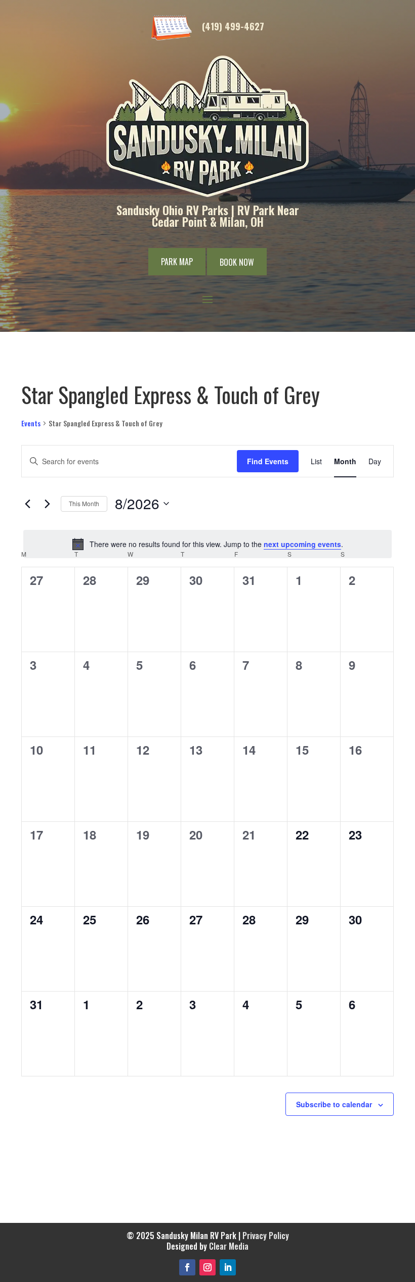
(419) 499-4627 (233, 26)
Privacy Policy (265, 1235)
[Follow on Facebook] (187, 1267)
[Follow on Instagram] (207, 1267)
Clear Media (228, 1246)
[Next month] (47, 504)
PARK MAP (177, 262)
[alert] (207, 544)
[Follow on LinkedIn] (228, 1267)
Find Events (267, 461)
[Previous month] (27, 504)
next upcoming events (302, 544)
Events (30, 423)
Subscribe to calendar (334, 1104)
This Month (84, 503)
